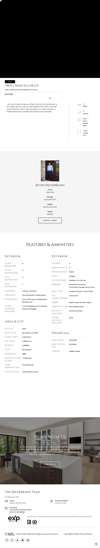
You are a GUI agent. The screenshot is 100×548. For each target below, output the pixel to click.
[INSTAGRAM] (12, 540)
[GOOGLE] (28, 540)
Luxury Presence (50, 534)
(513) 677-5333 (60, 503)
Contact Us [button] (50, 464)
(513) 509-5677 (50, 199)
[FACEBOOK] (7, 540)
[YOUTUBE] (23, 540)
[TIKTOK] (17, 540)
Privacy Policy (86, 534)
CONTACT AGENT (50, 220)
